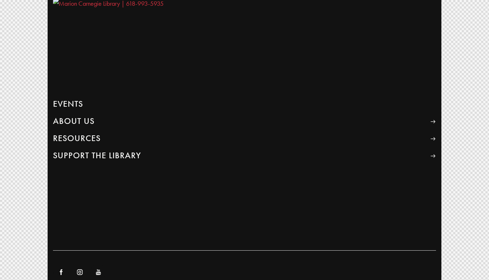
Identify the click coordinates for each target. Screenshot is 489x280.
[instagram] (80, 272)
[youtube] (98, 272)
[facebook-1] (61, 272)
